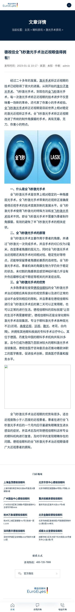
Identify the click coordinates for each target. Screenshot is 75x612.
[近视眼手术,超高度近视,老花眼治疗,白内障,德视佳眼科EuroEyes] (10, 5)
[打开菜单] (69, 5)
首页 (12, 609)
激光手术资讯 (53, 29)
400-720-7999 (43, 562)
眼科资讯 (38, 29)
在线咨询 (37, 609)
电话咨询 (62, 609)
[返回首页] (37, 590)
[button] (37, 573)
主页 (27, 29)
